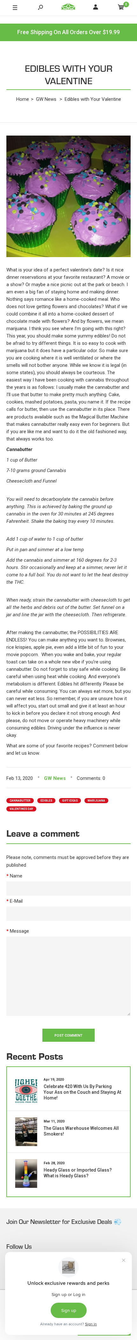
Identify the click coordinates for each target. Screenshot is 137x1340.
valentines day (21, 809)
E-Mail (16, 901)
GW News (55, 778)
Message (19, 931)
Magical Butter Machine (103, 417)
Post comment (68, 1035)
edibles (46, 800)
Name (16, 876)
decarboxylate (55, 499)
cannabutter (20, 800)
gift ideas (70, 800)
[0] (121, 8)
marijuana (96, 800)
